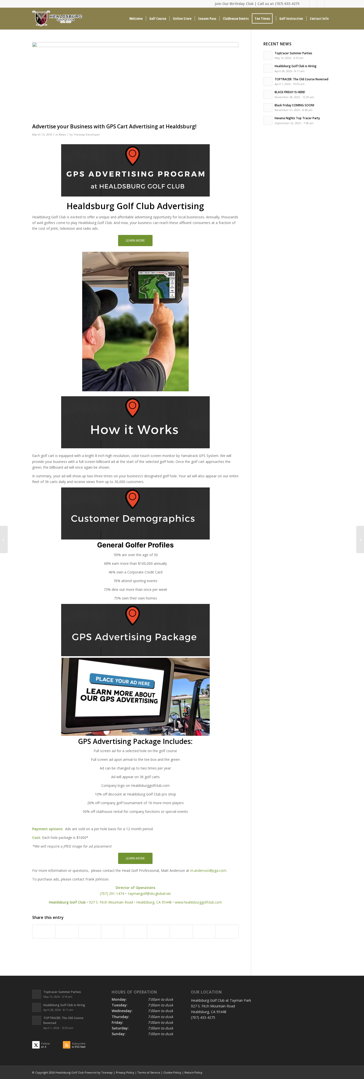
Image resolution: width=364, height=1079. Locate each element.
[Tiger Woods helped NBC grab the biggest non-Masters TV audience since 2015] (4, 539)
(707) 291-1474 (112, 893)
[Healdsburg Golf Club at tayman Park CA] (57, 18)
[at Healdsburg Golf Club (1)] (135, 81)
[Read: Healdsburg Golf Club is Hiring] (267, 68)
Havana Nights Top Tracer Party (297, 118)
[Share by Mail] (227, 931)
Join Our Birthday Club (234, 3)
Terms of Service (148, 1072)
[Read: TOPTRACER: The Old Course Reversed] (267, 81)
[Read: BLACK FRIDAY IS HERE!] (267, 94)
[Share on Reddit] (204, 931)
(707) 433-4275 (287, 3)
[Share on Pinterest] (112, 931)
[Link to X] (305, 3)
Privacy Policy (125, 1072)
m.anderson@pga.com (208, 870)
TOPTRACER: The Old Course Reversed (301, 79)
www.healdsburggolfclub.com (198, 902)
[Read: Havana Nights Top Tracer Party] (267, 120)
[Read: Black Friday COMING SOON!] (267, 107)
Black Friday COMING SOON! (294, 105)
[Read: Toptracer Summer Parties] (267, 55)
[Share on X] (66, 931)
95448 (167, 902)
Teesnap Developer (87, 134)
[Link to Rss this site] (328, 3)
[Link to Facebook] (313, 3)
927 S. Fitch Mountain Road (111, 902)
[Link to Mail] (320, 3)
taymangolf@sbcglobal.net (149, 893)
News (62, 134)
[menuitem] (136, 18)
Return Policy (193, 1072)
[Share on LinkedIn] (135, 931)
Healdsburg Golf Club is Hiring (295, 66)
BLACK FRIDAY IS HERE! (290, 92)
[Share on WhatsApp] (89, 931)
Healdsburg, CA (148, 902)
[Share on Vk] (181, 931)
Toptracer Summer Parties (293, 53)
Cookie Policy (172, 1072)
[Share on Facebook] (43, 931)
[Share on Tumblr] (158, 931)
